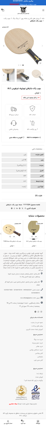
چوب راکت (7, 18)
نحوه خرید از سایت (37, 322)
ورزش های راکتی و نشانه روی (30, 18)
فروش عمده (39, 377)
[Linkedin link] (17, 208)
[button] (42, 46)
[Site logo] (23, 10)
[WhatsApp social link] (14, 208)
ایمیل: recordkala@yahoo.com (30, 298)
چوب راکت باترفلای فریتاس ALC (34, 241)
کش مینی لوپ (38, 360)
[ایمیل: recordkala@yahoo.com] (42, 298)
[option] (23, 65)
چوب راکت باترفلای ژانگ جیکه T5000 (12, 241)
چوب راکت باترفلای (36, 21)
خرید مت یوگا (38, 339)
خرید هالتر (39, 346)
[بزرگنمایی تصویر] (40, 63)
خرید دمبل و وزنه (37, 343)
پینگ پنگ (16, 18)
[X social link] (22, 208)
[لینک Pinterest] (19, 208)
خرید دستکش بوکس (36, 350)
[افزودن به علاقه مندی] (32, 237)
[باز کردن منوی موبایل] (43, 10)
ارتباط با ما (40, 373)
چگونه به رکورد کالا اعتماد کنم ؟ (33, 380)
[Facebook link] (25, 208)
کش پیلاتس (39, 353)
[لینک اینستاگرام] (41, 312)
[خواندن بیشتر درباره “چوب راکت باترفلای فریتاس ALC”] (36, 237)
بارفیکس (40, 357)
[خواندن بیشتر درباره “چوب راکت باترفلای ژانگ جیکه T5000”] (14, 237)
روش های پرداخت (37, 326)
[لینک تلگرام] (11, 208)
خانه (43, 18)
